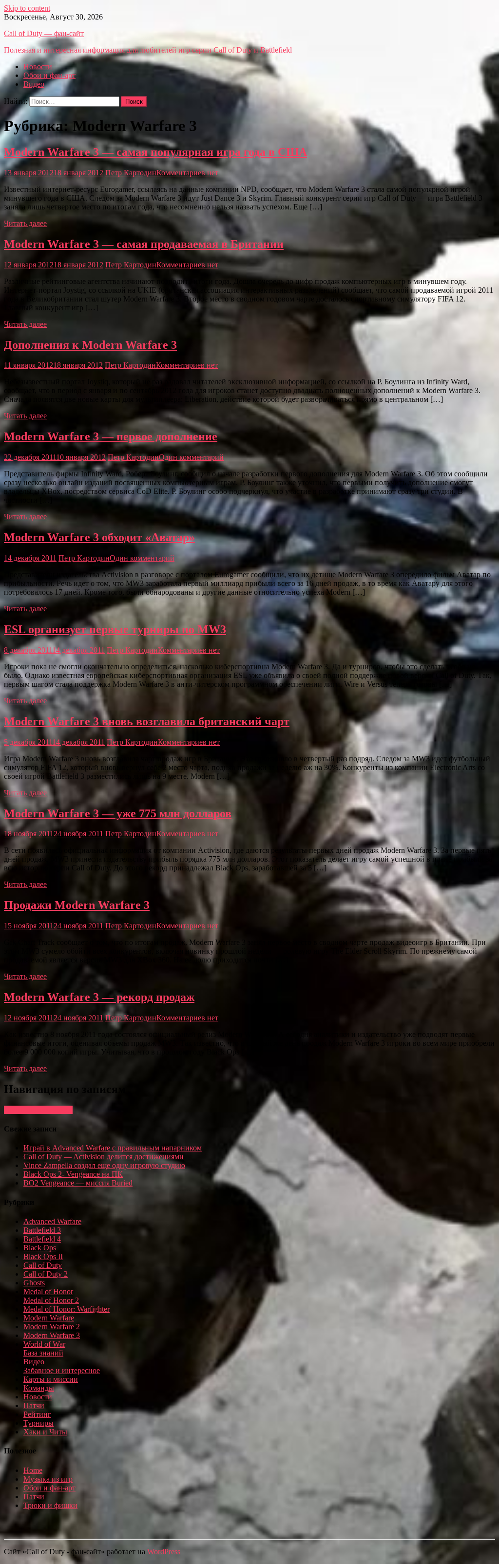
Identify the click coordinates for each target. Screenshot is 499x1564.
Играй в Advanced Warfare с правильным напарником (112, 1148)
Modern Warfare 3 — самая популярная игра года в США (155, 152)
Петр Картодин (130, 173)
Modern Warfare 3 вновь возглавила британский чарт (146, 721)
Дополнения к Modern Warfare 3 (90, 345)
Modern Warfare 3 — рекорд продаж (99, 997)
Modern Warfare (48, 1318)
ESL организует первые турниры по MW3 (115, 629)
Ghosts (34, 1283)
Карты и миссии (50, 1379)
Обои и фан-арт (49, 75)
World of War (44, 1344)
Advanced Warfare (52, 1221)
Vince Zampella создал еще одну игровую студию (104, 1165)
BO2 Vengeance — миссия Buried (78, 1183)
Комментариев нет (187, 173)
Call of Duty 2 (45, 1274)
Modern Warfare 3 (51, 1335)
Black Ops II (43, 1256)
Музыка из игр (48, 1479)
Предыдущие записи (38, 1110)
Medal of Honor (48, 1291)
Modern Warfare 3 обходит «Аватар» (99, 537)
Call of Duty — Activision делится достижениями (103, 1156)
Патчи (33, 1405)
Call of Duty (42, 1265)
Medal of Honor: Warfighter (66, 1309)
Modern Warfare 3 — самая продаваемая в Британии (144, 244)
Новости (37, 66)
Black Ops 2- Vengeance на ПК (73, 1174)
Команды (38, 1388)
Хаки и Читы (45, 1432)
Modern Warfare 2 (51, 1326)
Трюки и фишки (50, 1505)
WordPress (163, 1551)
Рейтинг (37, 1414)
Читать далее (25, 223)
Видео (33, 84)
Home (32, 1470)
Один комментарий (191, 457)
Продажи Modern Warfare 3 (77, 905)
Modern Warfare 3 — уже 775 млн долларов (117, 813)
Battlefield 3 (42, 1230)
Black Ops (39, 1248)
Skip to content (27, 8)
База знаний (43, 1353)
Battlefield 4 (42, 1239)
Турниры (38, 1423)
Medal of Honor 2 (51, 1300)
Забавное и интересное (61, 1370)
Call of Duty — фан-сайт (44, 33)
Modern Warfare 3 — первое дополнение (110, 436)
